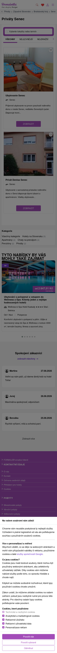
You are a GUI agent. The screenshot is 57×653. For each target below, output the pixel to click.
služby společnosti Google (30, 554)
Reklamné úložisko (15, 619)
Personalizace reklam (16, 627)
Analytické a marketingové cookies (23, 615)
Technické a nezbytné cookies (20, 612)
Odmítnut (28, 648)
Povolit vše (28, 636)
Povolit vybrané (28, 642)
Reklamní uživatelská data (18, 623)
